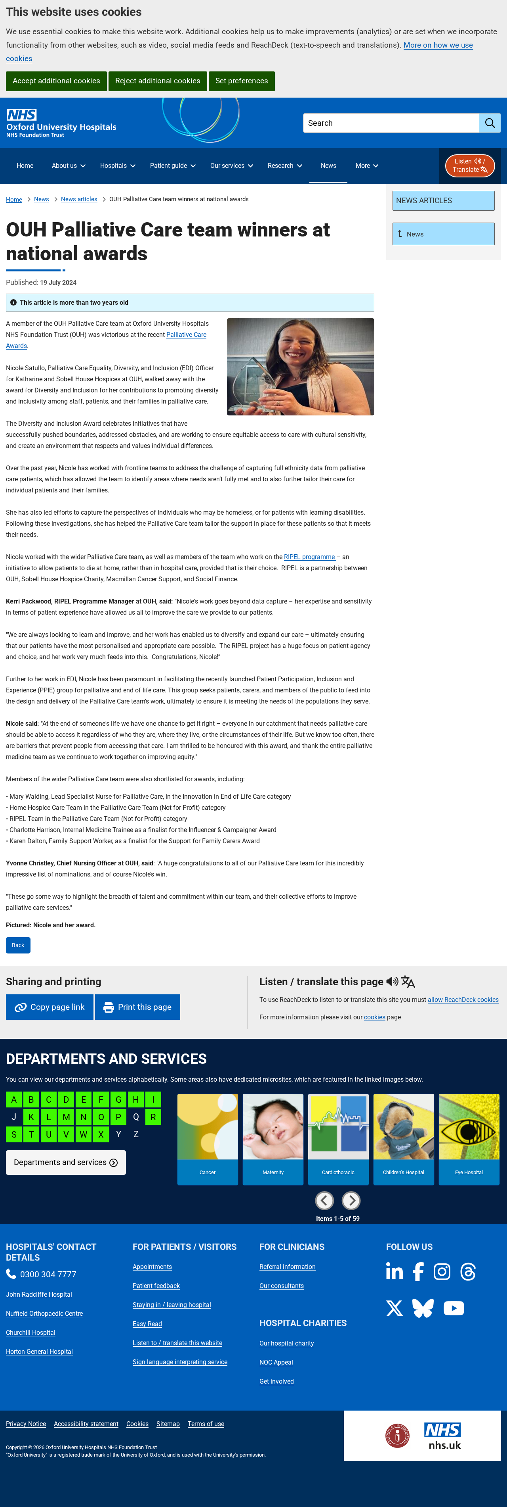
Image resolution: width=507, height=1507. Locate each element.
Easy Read (147, 1324)
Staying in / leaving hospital (172, 1305)
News (41, 199)
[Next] (351, 1200)
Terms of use (206, 1424)
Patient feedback (156, 1286)
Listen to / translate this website (177, 1343)
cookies (374, 1017)
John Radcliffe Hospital (39, 1294)
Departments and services (60, 1162)
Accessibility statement (86, 1424)
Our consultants (281, 1286)
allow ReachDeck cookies (463, 1000)
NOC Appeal (276, 1362)
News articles (79, 199)
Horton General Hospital (39, 1351)
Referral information (287, 1267)
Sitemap (168, 1424)
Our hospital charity (286, 1343)
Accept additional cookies (56, 80)
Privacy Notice (26, 1424)
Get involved (276, 1381)
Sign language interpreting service (180, 1362)
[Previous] (324, 1200)
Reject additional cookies (157, 80)
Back (18, 945)
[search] (490, 123)
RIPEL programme (310, 557)
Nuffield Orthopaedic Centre (44, 1313)
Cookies (137, 1424)
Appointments (152, 1267)
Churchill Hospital (30, 1332)
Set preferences (241, 80)
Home (14, 199)
